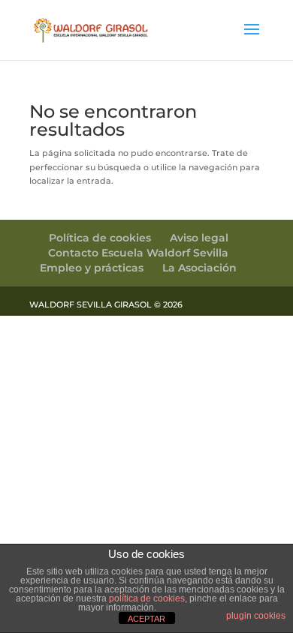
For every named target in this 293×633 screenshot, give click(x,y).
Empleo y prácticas (91, 267)
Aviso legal (199, 237)
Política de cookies (100, 237)
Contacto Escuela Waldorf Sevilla (138, 253)
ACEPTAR (146, 618)
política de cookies (147, 598)
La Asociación (199, 267)
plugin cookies (255, 615)
